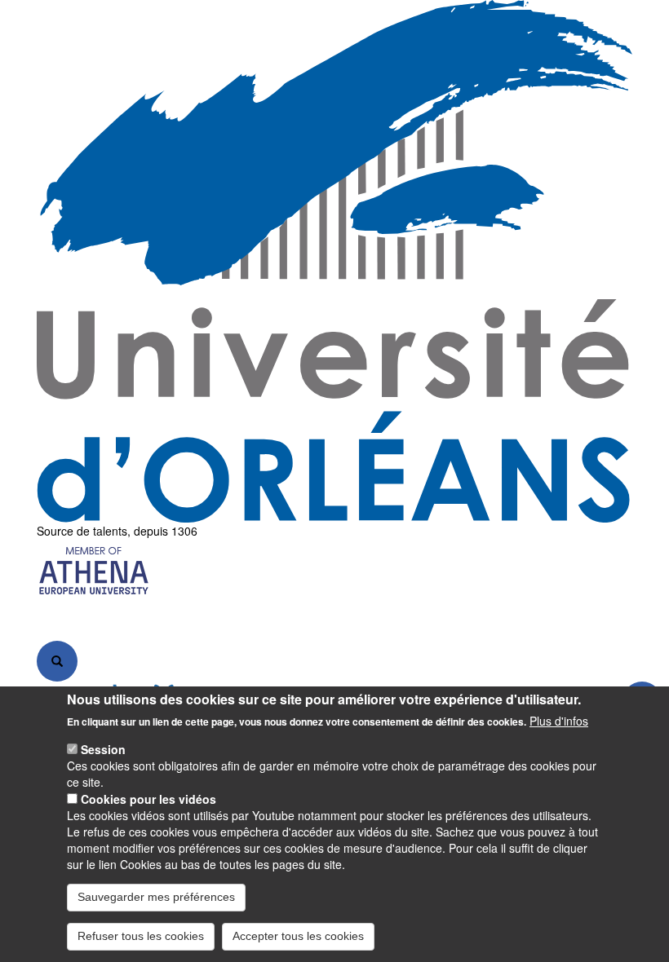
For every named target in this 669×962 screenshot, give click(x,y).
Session (103, 749)
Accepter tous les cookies (298, 935)
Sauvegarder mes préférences (156, 896)
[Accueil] (334, 261)
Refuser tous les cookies (141, 935)
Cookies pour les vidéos (148, 799)
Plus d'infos (558, 721)
